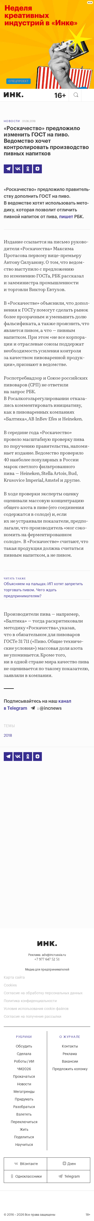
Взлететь (24, 1114)
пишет (66, 216)
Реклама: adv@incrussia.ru (47, 954)
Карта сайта (14, 977)
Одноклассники (28, 1176)
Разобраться (24, 1107)
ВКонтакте (28, 1164)
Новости (12, 121)
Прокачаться (24, 1076)
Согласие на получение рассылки (32, 1016)
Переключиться (24, 1122)
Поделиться (24, 1137)
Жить (24, 1129)
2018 (8, 735)
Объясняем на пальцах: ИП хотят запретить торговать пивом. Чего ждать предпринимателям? (43, 590)
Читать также (15, 578)
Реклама (70, 1054)
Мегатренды (24, 1092)
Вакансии (70, 1061)
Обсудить (24, 1046)
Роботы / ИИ (24, 1061)
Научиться (24, 1145)
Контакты (70, 1046)
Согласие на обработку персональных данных (43, 993)
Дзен (71, 1164)
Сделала (24, 1054)
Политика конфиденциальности (30, 1001)
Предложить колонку (69, 1069)
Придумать (24, 1099)
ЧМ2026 (24, 1069)
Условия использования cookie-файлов (36, 1009)
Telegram (71, 1176)
